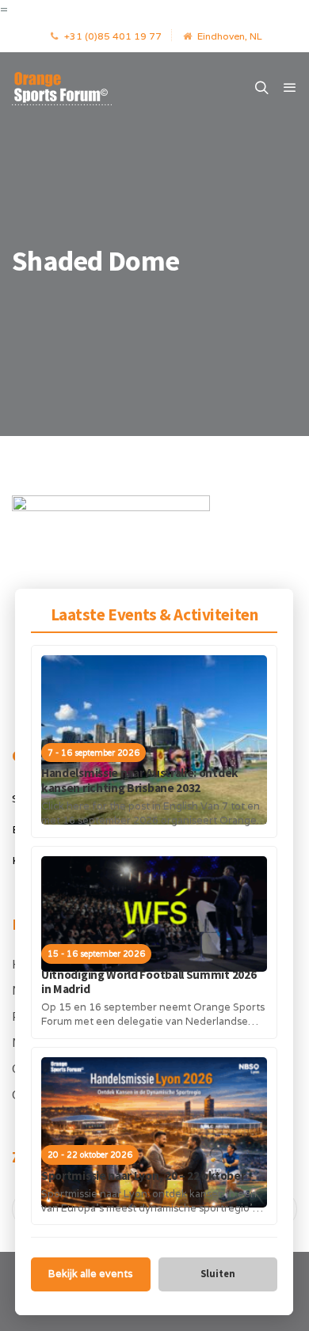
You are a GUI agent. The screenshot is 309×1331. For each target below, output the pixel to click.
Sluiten (217, 1274)
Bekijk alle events (90, 1273)
